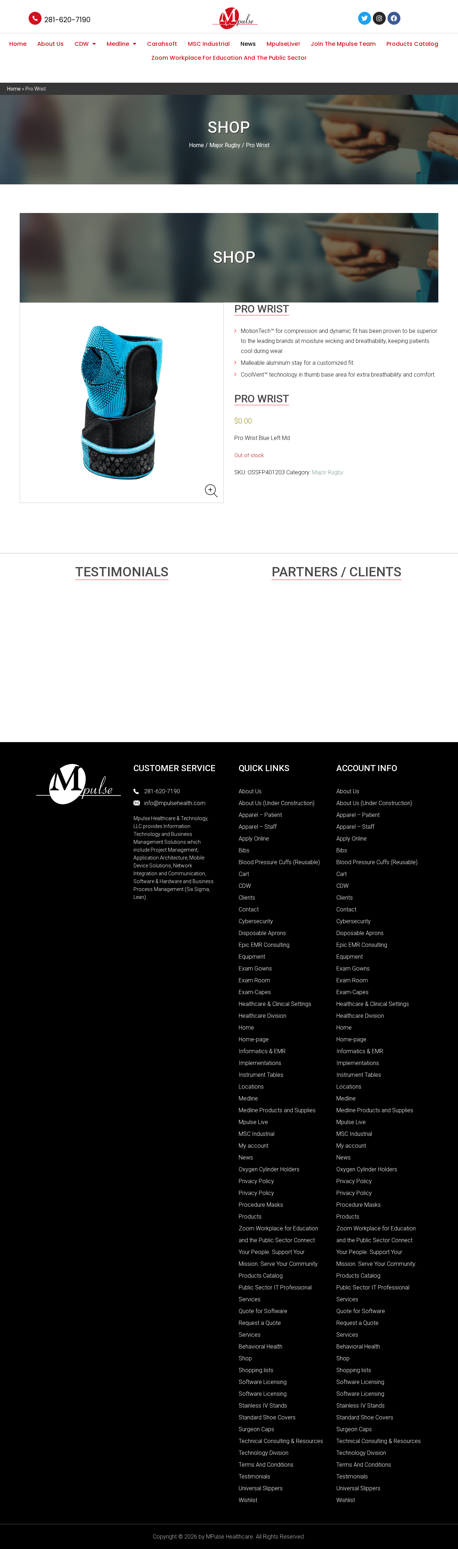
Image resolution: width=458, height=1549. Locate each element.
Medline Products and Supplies (277, 1110)
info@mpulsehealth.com (174, 803)
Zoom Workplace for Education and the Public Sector (229, 58)
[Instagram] (379, 18)
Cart (244, 874)
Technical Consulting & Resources (281, 1441)
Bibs (244, 850)
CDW (81, 44)
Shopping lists (256, 1370)
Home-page (254, 1039)
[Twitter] (364, 18)
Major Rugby (224, 145)
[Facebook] (394, 18)
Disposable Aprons (262, 933)
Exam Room (254, 980)
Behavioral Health (260, 1346)
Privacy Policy (256, 1181)
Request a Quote (260, 1323)
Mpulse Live (253, 1122)
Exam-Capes (255, 992)
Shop (245, 1358)
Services (249, 1334)
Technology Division (263, 1452)
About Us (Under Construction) (277, 803)
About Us (50, 44)
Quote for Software (263, 1311)
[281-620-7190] (35, 18)
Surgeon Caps (256, 1429)
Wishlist (248, 1500)
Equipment (252, 956)
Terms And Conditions (266, 1464)
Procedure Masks (261, 1204)
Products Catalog (412, 44)
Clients (247, 897)
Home (17, 44)
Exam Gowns (255, 968)
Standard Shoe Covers (267, 1417)
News (248, 44)
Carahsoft (162, 44)
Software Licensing (263, 1382)
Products (250, 1216)
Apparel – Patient (260, 815)
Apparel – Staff (258, 826)
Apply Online (254, 838)
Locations (251, 1086)
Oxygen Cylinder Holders (269, 1169)
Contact (249, 909)
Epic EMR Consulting (264, 944)
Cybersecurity (256, 921)
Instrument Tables (261, 1074)
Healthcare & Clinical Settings (275, 1004)
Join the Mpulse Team (343, 44)
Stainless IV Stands (263, 1405)
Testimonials (254, 1476)
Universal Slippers (261, 1488)
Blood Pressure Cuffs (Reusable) (279, 862)
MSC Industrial (209, 44)
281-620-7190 (67, 20)
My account (253, 1145)
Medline (118, 44)
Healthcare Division (262, 1015)
